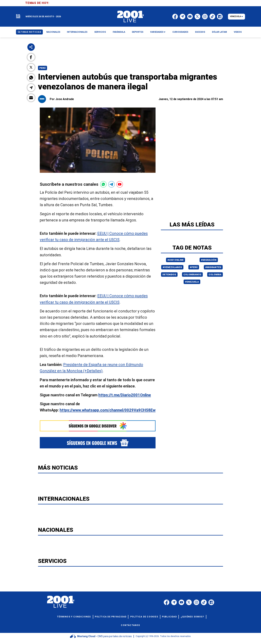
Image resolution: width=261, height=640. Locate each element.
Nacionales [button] (53, 32)
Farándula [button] (119, 32)
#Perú (194, 267)
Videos (238, 32)
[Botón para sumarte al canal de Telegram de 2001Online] (111, 184)
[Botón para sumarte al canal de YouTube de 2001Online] (119, 184)
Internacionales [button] (77, 32)
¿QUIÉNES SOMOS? (192, 616)
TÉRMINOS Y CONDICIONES (74, 616)
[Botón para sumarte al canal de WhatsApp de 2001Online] (103, 184)
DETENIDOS (169, 274)
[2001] (130, 16)
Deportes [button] (137, 32)
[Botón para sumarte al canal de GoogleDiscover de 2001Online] (98, 425)
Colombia (215, 274)
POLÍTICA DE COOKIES (144, 616)
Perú (42, 68)
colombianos (192, 274)
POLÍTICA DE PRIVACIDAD (110, 616)
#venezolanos (172, 267)
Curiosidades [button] (180, 32)
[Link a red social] (166, 602)
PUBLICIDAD (169, 616)
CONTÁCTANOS (130, 625)
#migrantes (213, 267)
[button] (31, 57)
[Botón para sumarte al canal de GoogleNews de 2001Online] (98, 442)
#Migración (208, 260)
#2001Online (175, 260)
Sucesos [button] (200, 32)
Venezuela (192, 281)
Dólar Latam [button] (219, 32)
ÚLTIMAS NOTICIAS (29, 32)
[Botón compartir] (31, 47)
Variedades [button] (156, 32)
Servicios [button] (100, 32)
